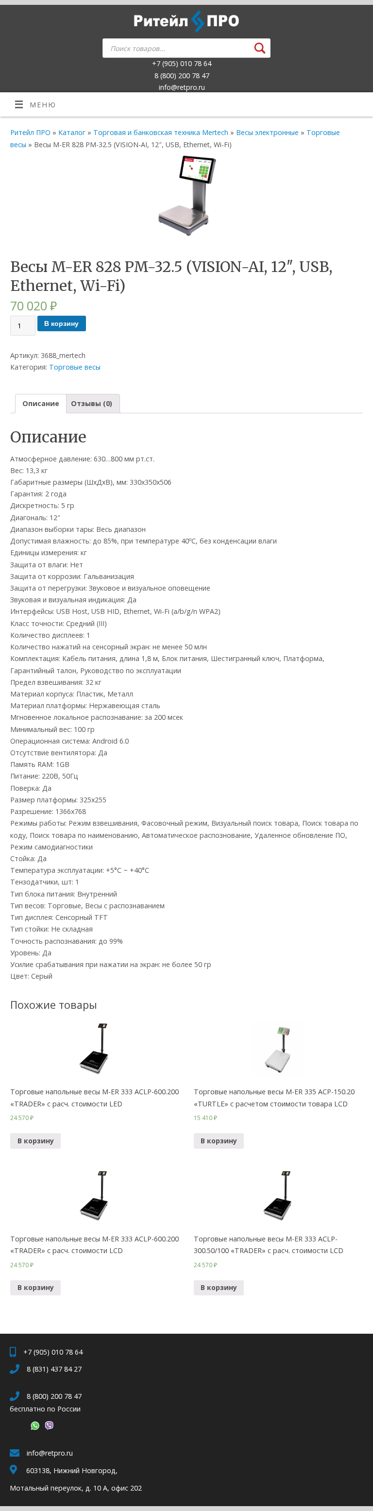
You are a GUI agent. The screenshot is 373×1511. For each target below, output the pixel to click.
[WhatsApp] (34, 1427)
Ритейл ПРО (30, 132)
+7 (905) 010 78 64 (181, 63)
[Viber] (48, 1427)
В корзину (61, 323)
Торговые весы (75, 367)
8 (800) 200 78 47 (181, 75)
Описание (40, 403)
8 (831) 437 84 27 (54, 1369)
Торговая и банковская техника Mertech (160, 132)
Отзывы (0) (91, 403)
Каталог (71, 132)
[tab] (41, 403)
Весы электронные (267, 132)
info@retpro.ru (182, 87)
